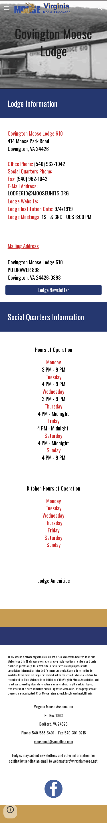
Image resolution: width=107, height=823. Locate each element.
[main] (53, 44)
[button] (7, 8)
